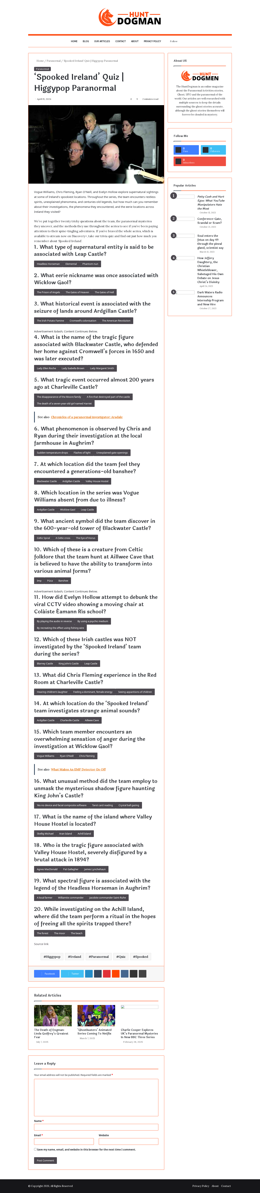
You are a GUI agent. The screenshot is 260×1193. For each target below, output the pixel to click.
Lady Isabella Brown (73, 368)
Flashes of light (82, 452)
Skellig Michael (45, 833)
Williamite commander (71, 897)
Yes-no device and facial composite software (61, 805)
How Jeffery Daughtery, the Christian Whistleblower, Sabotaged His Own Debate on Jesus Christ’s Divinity (210, 270)
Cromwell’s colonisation (83, 320)
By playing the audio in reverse (54, 621)
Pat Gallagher (70, 869)
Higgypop (53, 957)
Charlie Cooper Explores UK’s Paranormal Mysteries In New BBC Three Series (139, 1033)
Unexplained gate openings (112, 452)
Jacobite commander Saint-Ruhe (107, 897)
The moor (59, 933)
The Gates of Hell (104, 292)
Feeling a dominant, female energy (92, 692)
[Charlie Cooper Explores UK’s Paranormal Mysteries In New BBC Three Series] (140, 1015)
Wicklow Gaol (67, 509)
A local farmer (44, 897)
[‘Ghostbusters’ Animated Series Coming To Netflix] (96, 1015)
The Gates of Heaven (77, 292)
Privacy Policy (152, 41)
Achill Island (84, 833)
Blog (86, 41)
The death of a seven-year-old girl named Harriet (64, 403)
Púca (50, 580)
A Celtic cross (63, 538)
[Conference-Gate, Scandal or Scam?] (184, 224)
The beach (76, 933)
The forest (42, 933)
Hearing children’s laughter (52, 692)
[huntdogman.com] (130, 17)
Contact (120, 41)
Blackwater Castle (47, 481)
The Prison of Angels (48, 292)
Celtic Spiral (43, 538)
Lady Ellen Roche (46, 368)
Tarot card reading (102, 805)
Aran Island (65, 833)
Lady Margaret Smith (102, 368)
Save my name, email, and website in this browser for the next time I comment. (86, 1149)
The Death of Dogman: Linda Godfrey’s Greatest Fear (51, 1033)
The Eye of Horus (85, 538)
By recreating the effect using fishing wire (60, 628)
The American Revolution (116, 320)
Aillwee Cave (92, 720)
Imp (39, 580)
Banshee (63, 580)
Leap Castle (87, 509)
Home (74, 41)
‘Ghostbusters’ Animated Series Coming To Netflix (94, 1032)
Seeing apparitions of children (135, 692)
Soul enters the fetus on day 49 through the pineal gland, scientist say (210, 242)
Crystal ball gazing (129, 805)
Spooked (142, 957)
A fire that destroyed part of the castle (108, 396)
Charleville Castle (69, 720)
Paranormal (54, 60)
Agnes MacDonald (47, 869)
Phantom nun (90, 264)
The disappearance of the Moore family (59, 396)
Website (104, 1135)
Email (38, 1135)
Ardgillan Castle (71, 481)
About (135, 41)
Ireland (75, 957)
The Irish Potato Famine (50, 320)
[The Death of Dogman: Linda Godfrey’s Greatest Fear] (53, 1015)
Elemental (71, 264)
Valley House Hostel (97, 481)
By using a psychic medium (92, 621)
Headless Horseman (48, 264)
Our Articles (102, 41)
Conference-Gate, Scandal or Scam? (209, 221)
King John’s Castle (69, 663)
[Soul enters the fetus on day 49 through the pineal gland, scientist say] (184, 241)
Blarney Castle (45, 663)
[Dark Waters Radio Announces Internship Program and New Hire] (184, 297)
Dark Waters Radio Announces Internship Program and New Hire (210, 298)
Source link (41, 944)
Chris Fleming (87, 756)
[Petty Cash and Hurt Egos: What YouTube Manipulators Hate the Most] (184, 202)
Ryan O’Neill (66, 756)
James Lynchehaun (95, 869)
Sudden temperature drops (52, 452)
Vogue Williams (45, 756)
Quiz (122, 957)
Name (39, 1121)
